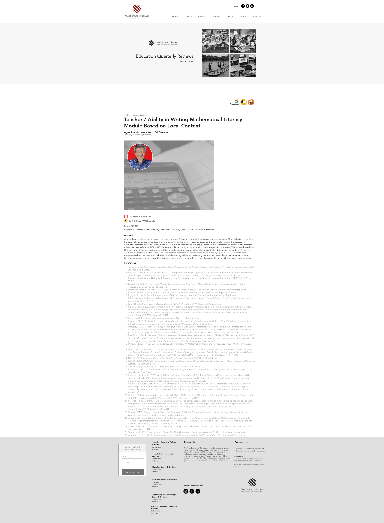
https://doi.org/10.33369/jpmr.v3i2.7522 (148, 315)
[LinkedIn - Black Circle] (252, 6)
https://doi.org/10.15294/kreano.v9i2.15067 (216, 355)
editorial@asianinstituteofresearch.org (249, 451)
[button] (216, 16)
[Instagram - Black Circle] (243, 6)
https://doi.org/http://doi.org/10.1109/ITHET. (160, 397)
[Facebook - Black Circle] (247, 6)
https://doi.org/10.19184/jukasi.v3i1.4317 (149, 409)
